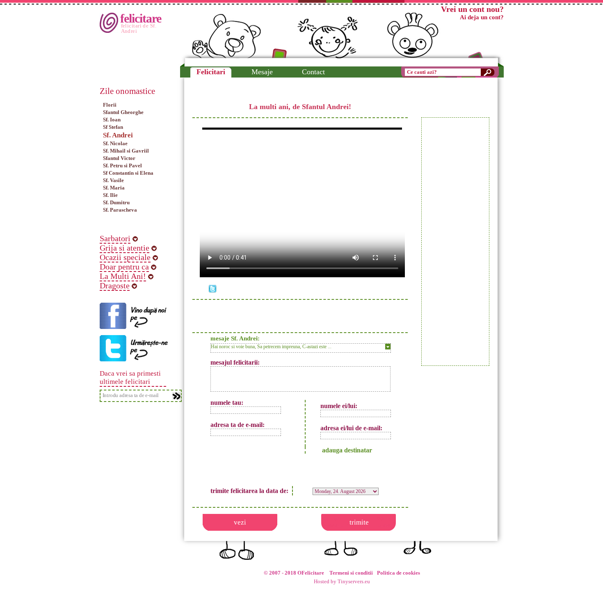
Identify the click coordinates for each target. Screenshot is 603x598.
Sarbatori (115, 238)
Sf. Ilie (110, 195)
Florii (109, 105)
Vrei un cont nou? (472, 9)
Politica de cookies (398, 573)
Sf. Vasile (113, 180)
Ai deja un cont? (482, 17)
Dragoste (115, 285)
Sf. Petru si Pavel (122, 165)
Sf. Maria (114, 188)
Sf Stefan (113, 127)
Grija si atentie (124, 247)
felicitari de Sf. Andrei (139, 28)
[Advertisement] (455, 242)
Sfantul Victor (119, 158)
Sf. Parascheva (120, 210)
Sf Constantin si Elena (128, 173)
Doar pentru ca (124, 266)
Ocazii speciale (125, 257)
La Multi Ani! (123, 276)
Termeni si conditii (351, 573)
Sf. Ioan (112, 119)
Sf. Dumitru (116, 202)
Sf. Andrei (118, 135)
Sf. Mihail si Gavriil (126, 151)
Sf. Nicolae (115, 143)
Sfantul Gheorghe (123, 112)
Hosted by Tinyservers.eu (342, 581)
